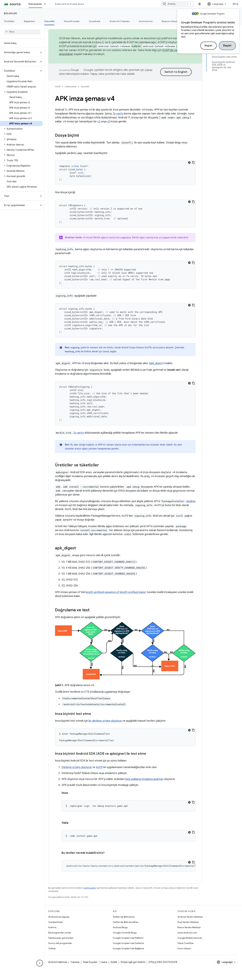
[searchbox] (22, 31)
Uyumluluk (94, 21)
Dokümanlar (35, 3)
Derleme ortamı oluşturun (77, 767)
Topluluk (75, 962)
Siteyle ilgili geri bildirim (133, 962)
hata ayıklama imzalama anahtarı (144, 779)
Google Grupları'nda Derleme (128, 943)
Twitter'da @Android (123, 916)
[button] (19, 52)
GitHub (52, 948)
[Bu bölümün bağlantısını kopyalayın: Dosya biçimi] (82, 136)
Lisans (104, 962)
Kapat (209, 45)
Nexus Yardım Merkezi (189, 927)
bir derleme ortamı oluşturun (105, 720)
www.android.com (187, 932)
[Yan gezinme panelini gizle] (39, 963)
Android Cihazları (120, 21)
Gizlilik (113, 962)
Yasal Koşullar (90, 962)
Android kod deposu (58, 916)
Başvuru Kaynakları (172, 21)
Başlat (227, 45)
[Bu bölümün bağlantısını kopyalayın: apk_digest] (79, 548)
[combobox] (177, 4)
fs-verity (118, 113)
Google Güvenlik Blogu (125, 932)
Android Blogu (120, 927)
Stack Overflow (185, 943)
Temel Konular (72, 21)
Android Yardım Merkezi (190, 916)
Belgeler (10, 13)
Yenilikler (9, 21)
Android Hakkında (57, 962)
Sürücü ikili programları (60, 943)
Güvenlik (49, 21)
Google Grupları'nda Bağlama (128, 948)
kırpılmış (191, 501)
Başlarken (29, 21)
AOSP (58, 86)
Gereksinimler (55, 922)
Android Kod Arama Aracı (69, 3)
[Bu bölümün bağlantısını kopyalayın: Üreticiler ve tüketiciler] (102, 465)
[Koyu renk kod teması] (189, 163)
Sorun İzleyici (184, 948)
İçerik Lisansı (89, 887)
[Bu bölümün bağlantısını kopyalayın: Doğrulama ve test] (93, 610)
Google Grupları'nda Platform (128, 937)
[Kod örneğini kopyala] (193, 163)
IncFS (99, 767)
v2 (98, 121)
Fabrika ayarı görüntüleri (60, 937)
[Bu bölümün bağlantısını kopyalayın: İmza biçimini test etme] (94, 714)
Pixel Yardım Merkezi (188, 922)
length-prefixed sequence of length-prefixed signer (116, 592)
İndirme (52, 927)
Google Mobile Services (189, 937)
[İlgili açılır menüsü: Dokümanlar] (46, 4)
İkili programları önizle (59, 932)
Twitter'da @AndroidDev (125, 922)
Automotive (146, 21)
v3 (108, 121)
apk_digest (156, 363)
